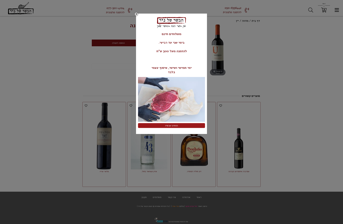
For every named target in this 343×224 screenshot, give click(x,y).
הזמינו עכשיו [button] (171, 125)
